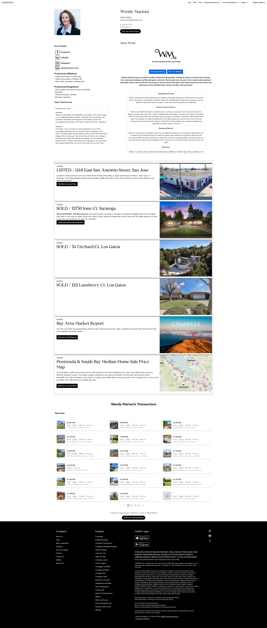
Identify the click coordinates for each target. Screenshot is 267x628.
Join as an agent (62, 550)
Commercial (99, 590)
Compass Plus (100, 573)
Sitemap (98, 610)
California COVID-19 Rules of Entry (163, 557)
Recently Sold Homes (103, 607)
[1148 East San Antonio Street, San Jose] (186, 199)
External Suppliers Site (103, 603)
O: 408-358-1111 (125, 27)
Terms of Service (175, 552)
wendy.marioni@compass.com (131, 20)
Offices (58, 560)
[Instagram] (210, 530)
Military (98, 597)
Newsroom (60, 563)
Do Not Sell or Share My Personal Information (151, 552)
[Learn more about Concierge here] (186, 238)
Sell (200, 2)
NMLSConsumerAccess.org (169, 616)
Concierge (99, 536)
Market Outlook (101, 550)
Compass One (100, 553)
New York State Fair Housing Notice (146, 603)
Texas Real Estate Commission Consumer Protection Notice (154, 599)
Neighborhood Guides (103, 583)
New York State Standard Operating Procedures (150, 605)
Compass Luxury (101, 560)
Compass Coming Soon (103, 543)
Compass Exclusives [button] (211, 2)
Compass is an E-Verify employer (173, 554)
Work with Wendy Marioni (130, 31)
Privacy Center (187, 552)
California (134, 513)
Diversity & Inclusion (102, 580)
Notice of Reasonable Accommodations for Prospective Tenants (155, 607)
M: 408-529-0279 (126, 25)
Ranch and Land (101, 600)
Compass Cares (101, 577)
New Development (102, 587)
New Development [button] (230, 2)
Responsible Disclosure (151, 554)
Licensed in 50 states (142, 619)
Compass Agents (123, 513)
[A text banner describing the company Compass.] (186, 353)
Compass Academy (102, 570)
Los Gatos (142, 513)
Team (58, 540)
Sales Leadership (62, 543)
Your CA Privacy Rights (188, 557)
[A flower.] (186, 391)
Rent (195, 2)
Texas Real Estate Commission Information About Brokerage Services (157, 597)
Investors (59, 547)
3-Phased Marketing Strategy (106, 547)
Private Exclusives (101, 540)
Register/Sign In (259, 2)
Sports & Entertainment (103, 593)
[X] (210, 540)
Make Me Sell (100, 557)
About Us (59, 536)
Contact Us (60, 557)
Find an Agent (100, 563)
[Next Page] (142, 505)
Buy (189, 2)
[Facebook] (210, 535)
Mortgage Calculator (103, 567)
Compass (113, 513)
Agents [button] (243, 2)
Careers (59, 553)
